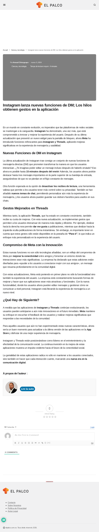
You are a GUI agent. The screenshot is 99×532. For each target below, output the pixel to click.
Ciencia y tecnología (17, 50)
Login (92, 427)
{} (45, 443)
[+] (49, 443)
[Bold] (15, 442)
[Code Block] (39, 442)
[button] (4, 4)
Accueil (5, 50)
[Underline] (22, 442)
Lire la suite (27, 389)
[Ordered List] (29, 442)
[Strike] (25, 442)
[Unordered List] (32, 442)
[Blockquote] (35, 442)
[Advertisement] (49, 28)
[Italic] (18, 442)
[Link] (42, 442)
